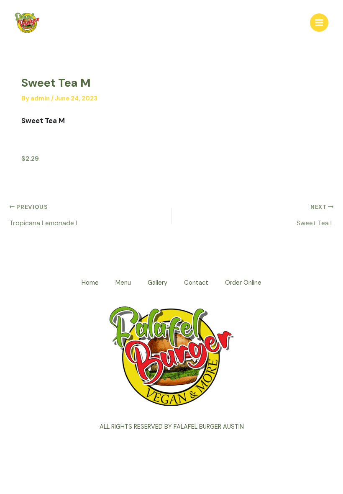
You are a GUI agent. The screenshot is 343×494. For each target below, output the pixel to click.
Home (90, 283)
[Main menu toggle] (319, 22)
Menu (123, 283)
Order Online (243, 283)
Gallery (157, 283)
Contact (196, 283)
